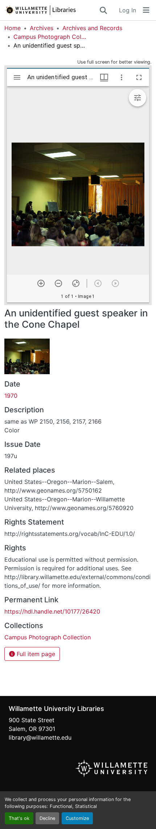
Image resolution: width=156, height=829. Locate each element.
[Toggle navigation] (146, 10)
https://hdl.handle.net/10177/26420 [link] (52, 611)
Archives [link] (41, 28)
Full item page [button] (35, 654)
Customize (77, 818)
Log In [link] (127, 10)
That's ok (19, 818)
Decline (47, 818)
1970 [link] (10, 395)
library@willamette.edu (40, 737)
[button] (51, 10)
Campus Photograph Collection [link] (49, 36)
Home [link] (12, 28)
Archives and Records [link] (92, 28)
